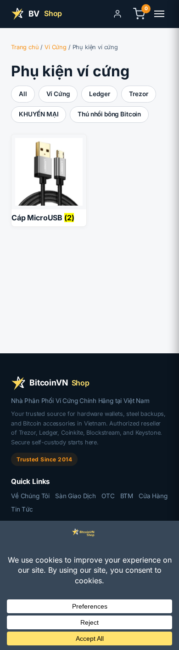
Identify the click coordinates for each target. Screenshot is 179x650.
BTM (127, 496)
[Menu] (159, 14)
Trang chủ (25, 47)
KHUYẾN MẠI (38, 114)
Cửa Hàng (153, 496)
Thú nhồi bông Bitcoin (109, 114)
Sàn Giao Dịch (75, 496)
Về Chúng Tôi (30, 496)
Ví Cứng (56, 47)
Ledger (99, 94)
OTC (108, 496)
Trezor (138, 94)
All (23, 94)
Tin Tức (22, 509)
